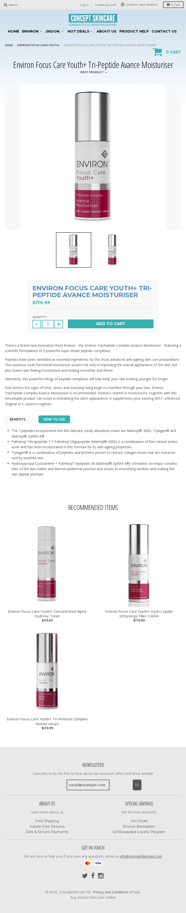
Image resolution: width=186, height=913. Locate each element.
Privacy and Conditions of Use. (116, 892)
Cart (175, 5)
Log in (84, 5)
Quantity (39, 317)
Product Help (134, 31)
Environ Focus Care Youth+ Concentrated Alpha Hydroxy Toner (47, 614)
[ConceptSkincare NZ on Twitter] (85, 875)
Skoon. (53, 31)
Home (13, 31)
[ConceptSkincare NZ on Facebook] (93, 875)
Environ (30, 31)
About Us (106, 31)
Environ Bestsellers (139, 826)
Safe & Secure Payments (47, 832)
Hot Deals (78, 31)
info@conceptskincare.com (141, 856)
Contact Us (164, 31)
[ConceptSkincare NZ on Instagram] (101, 875)
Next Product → (93, 72)
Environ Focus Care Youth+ (38, 45)
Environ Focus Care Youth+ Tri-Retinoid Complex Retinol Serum (47, 721)
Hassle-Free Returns (47, 826)
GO (137, 784)
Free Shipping (47, 821)
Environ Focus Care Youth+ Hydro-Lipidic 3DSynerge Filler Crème (139, 614)
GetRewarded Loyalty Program (138, 832)
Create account (105, 5)
